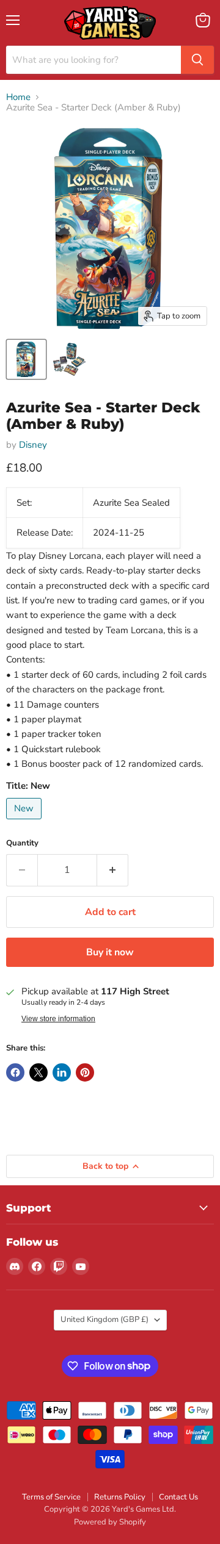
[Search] (197, 60)
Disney (33, 445)
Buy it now (110, 952)
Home (18, 97)
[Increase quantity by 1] (112, 870)
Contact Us (178, 1497)
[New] (25, 822)
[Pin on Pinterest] (85, 1072)
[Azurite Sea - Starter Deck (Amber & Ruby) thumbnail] (26, 359)
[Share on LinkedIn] (62, 1072)
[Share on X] (38, 1072)
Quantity (22, 843)
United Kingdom (104, 1319)
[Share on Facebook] (15, 1072)
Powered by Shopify (110, 1522)
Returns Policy (119, 1497)
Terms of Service (51, 1497)
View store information (58, 1018)
